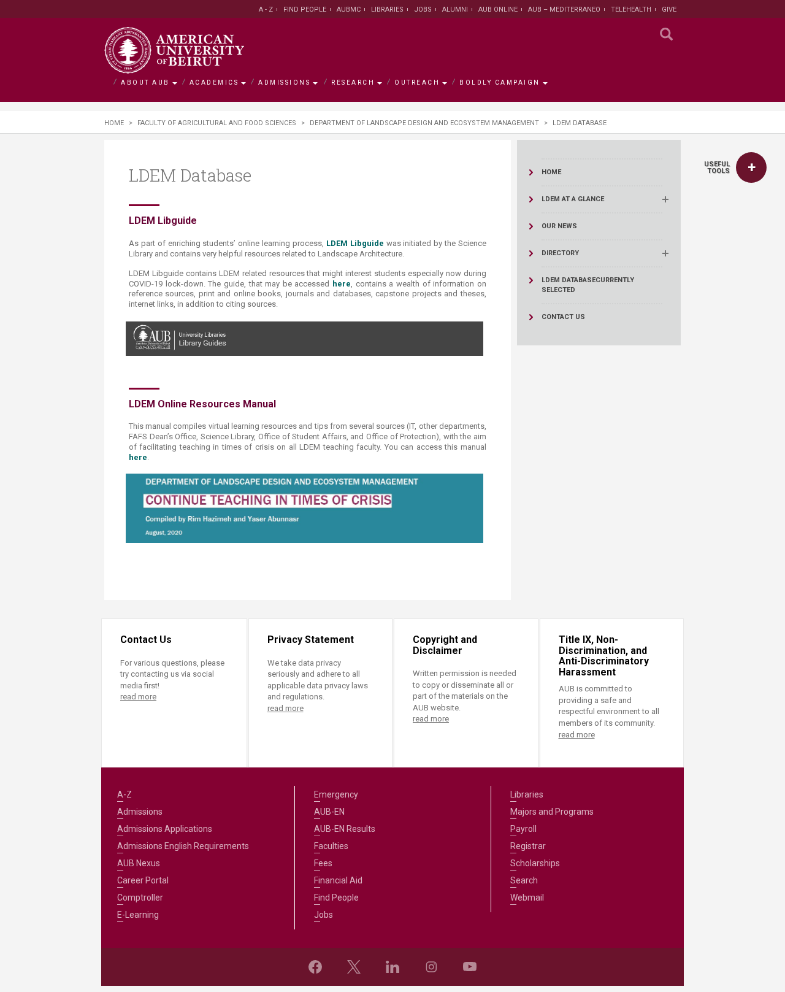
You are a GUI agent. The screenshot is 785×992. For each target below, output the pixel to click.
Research (353, 82)
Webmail (527, 897)
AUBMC (349, 9)
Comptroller (140, 897)
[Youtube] (470, 967)
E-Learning (138, 915)
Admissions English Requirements (183, 846)
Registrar (528, 846)
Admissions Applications (164, 829)
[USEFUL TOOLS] (751, 167)
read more (138, 696)
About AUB (145, 82)
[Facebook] (315, 967)
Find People (304, 9)
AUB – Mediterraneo (564, 9)
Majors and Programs (552, 812)
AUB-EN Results (344, 829)
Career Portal (143, 880)
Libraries (387, 9)
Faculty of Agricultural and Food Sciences (216, 123)
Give (669, 9)
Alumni (455, 9)
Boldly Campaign (499, 82)
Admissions (284, 82)
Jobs (423, 9)
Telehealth (631, 9)
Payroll (523, 829)
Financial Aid (338, 880)
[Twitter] (354, 967)
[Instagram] (431, 967)
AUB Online (498, 9)
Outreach (417, 82)
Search (524, 880)
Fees (323, 863)
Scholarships (535, 863)
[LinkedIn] (392, 967)
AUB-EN (329, 812)
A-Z (124, 794)
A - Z (266, 9)
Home (114, 123)
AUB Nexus (138, 863)
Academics (214, 82)
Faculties (331, 846)
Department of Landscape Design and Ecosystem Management (424, 123)
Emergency (336, 794)
